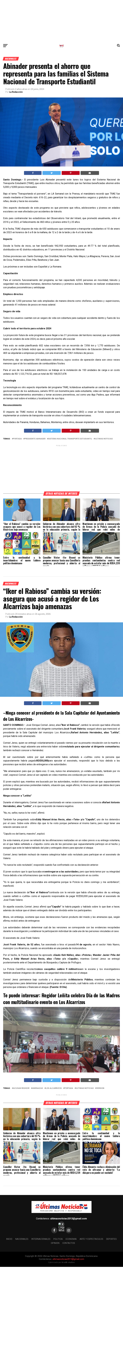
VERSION (100, 1088)
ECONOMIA (71, 1239)
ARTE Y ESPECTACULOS (91, 1239)
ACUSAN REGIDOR (21, 1088)
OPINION (55, 1243)
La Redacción (16, 92)
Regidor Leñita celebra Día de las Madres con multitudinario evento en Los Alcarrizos (61, 998)
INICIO (9, 1239)
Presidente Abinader (34, 439)
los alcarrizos (54, 1088)
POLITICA (58, 1239)
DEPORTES (111, 1239)
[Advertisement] (61, 21)
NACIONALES (21, 1239)
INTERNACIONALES (40, 1239)
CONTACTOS (68, 1243)
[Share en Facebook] (33, 173)
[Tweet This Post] (51, 173)
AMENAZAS (37, 1088)
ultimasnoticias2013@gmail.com (68, 1218)
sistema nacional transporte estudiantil (70, 439)
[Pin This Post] (71, 173)
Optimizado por (61, 1262)
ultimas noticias (104, 439)
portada (17, 439)
